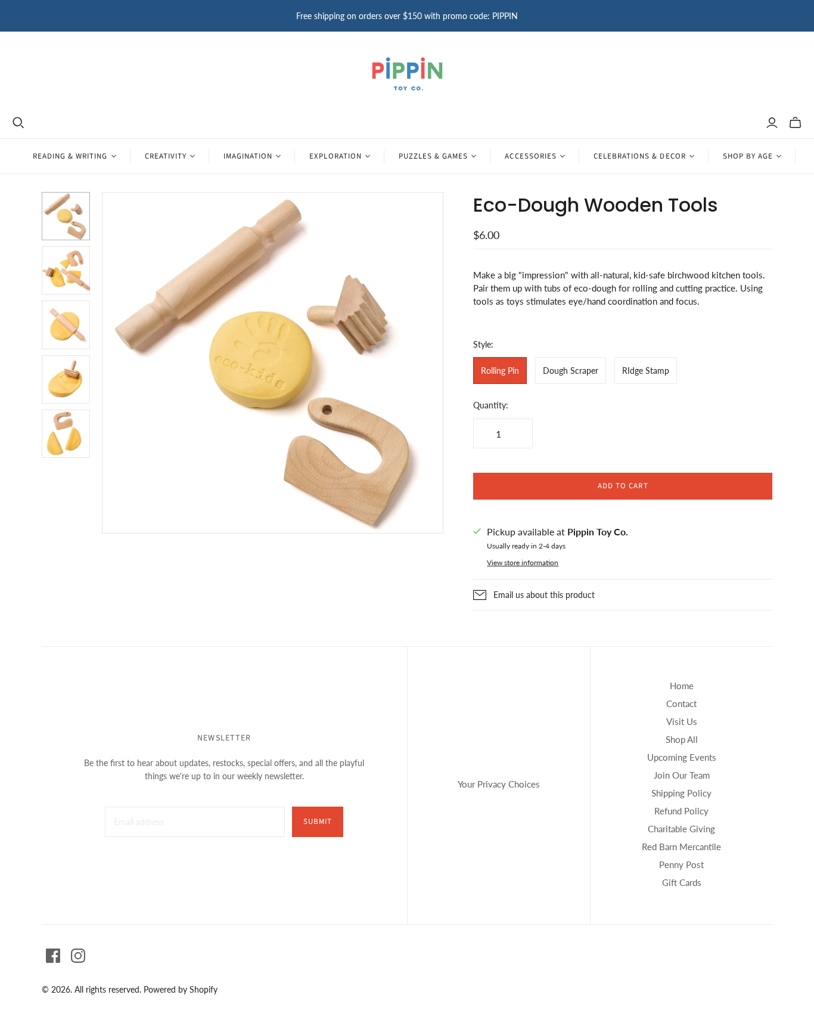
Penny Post (681, 864)
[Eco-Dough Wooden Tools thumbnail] (66, 216)
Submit (317, 821)
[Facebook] (53, 956)
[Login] (772, 122)
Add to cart (623, 486)
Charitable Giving (681, 828)
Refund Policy (681, 810)
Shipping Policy (681, 793)
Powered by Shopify (181, 989)
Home (682, 685)
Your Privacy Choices (499, 784)
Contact (681, 703)
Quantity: (490, 405)
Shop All (682, 739)
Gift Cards (681, 882)
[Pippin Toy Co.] (407, 73)
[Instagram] (78, 956)
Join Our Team (682, 775)
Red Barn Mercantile (681, 846)
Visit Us (681, 721)
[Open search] (18, 123)
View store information (522, 562)
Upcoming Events (681, 757)
